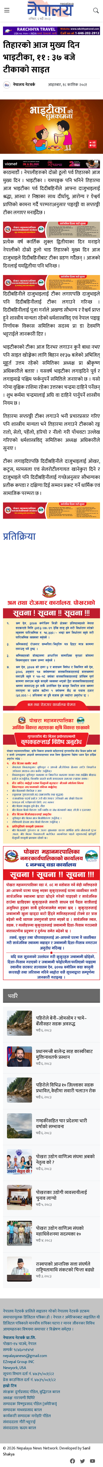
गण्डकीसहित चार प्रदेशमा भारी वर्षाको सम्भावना (61, 1124)
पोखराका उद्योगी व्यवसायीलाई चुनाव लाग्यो (61, 1195)
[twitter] (82, 1461)
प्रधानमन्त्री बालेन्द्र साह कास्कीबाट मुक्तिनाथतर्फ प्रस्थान (64, 1054)
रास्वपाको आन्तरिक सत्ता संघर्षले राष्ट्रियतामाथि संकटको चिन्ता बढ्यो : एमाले (65, 1270)
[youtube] (92, 1461)
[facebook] (72, 1461)
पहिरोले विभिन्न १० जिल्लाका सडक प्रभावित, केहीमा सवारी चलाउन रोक (66, 1088)
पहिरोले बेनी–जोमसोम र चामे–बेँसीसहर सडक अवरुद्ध (61, 1021)
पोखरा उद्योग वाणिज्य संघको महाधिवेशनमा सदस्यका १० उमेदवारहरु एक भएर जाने (60, 1234)
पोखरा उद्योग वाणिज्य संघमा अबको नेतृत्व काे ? (65, 1159)
